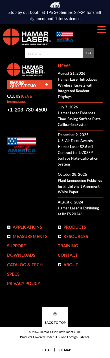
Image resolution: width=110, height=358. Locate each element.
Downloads (21, 255)
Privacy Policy (23, 284)
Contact (68, 255)
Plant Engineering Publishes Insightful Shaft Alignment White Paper (80, 186)
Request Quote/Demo (23, 84)
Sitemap (64, 350)
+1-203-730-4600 (27, 110)
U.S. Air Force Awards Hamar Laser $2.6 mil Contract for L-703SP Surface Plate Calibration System (78, 152)
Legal (46, 350)
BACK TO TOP (55, 322)
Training (68, 246)
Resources (75, 237)
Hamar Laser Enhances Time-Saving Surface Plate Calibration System (79, 119)
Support (16, 246)
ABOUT (70, 265)
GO (88, 53)
